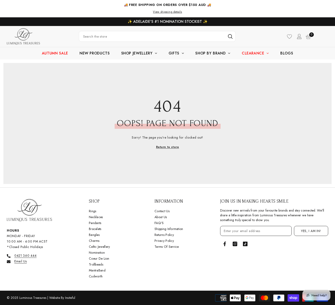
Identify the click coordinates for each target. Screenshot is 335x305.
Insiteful (70, 297)
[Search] (157, 36)
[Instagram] (235, 243)
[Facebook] (224, 243)
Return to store (167, 147)
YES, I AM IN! (311, 231)
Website (55, 297)
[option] (167, 21)
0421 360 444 (25, 255)
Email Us (20, 261)
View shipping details (167, 12)
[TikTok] (245, 243)
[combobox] (152, 36)
